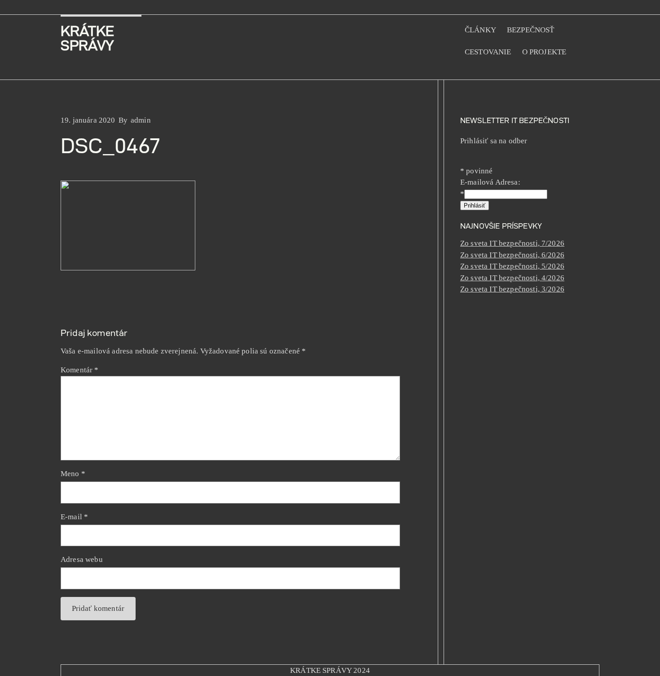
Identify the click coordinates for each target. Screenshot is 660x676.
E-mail (74, 517)
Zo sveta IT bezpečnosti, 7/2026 (512, 243)
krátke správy (87, 38)
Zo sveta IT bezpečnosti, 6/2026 (512, 255)
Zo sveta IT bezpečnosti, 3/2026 (512, 289)
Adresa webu (82, 559)
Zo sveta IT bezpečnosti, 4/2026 (512, 278)
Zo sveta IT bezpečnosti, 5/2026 (512, 266)
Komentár (80, 370)
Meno (73, 473)
